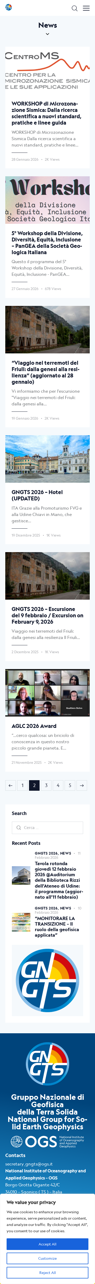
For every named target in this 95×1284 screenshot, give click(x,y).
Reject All (47, 1272)
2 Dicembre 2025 (25, 652)
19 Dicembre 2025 (26, 535)
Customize (47, 1258)
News (65, 853)
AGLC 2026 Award (34, 726)
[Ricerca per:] (47, 827)
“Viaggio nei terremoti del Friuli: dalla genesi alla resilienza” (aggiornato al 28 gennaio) (45, 372)
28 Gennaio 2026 (25, 159)
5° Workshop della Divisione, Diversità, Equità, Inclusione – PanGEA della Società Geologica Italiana (47, 242)
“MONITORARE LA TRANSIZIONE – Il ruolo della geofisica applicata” (57, 927)
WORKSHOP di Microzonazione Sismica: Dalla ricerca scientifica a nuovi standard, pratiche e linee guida (46, 113)
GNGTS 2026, (47, 853)
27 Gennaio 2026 (25, 289)
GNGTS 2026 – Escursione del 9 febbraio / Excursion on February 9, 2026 (47, 615)
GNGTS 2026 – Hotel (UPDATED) (37, 495)
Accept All (47, 1244)
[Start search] (74, 8)
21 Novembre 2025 (27, 762)
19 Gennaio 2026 (25, 418)
